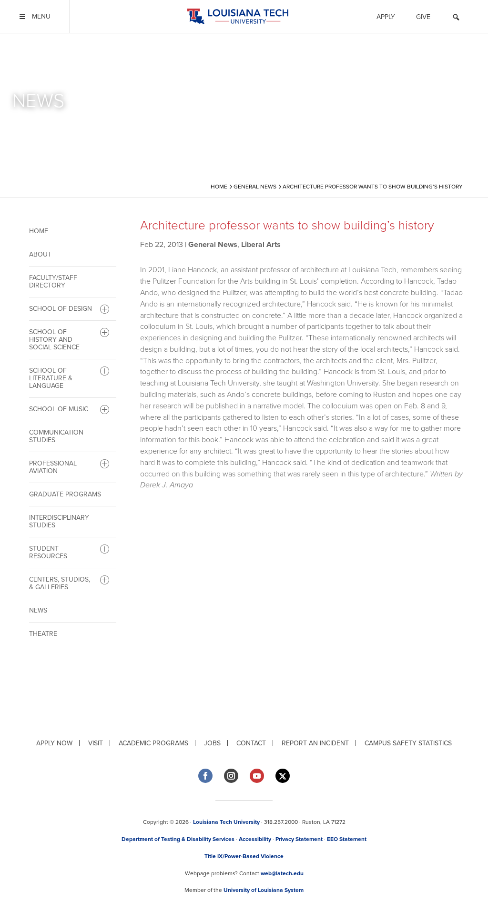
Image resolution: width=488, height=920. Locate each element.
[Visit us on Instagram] (231, 776)
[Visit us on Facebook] (205, 776)
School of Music (58, 409)
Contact (251, 743)
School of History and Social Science (54, 339)
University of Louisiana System (264, 890)
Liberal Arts (261, 244)
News (38, 610)
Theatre (43, 634)
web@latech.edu (282, 873)
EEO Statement (346, 839)
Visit (95, 743)
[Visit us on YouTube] (257, 776)
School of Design (60, 309)
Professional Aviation (53, 467)
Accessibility (255, 839)
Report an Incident (315, 743)
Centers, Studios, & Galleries (59, 583)
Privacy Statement (299, 839)
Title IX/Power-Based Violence (244, 856)
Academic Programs (153, 743)
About (40, 254)
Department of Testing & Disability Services (178, 839)
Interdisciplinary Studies (59, 521)
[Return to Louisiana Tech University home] (237, 16)
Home (38, 231)
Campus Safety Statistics (408, 743)
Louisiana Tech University (226, 822)
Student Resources (48, 552)
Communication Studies (56, 436)
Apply (385, 17)
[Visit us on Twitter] (282, 776)
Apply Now (54, 743)
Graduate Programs (65, 494)
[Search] (456, 18)
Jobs (212, 743)
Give (423, 17)
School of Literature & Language (50, 378)
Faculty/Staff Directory (53, 281)
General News (212, 244)
